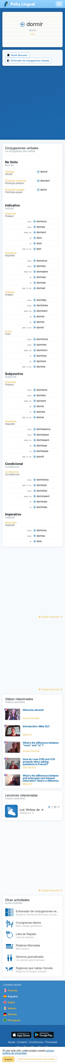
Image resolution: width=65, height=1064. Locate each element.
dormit (40, 327)
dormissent (43, 440)
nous (29, 221)
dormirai (41, 361)
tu (30, 243)
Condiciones (36, 1042)
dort (39, 249)
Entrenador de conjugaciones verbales (29, 60)
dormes (41, 411)
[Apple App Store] (21, 1034)
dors (39, 237)
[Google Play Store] (43, 1034)
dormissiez (43, 434)
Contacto (22, 1042)
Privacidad (51, 1042)
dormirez (42, 344)
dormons (42, 221)
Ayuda (11, 1042)
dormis (40, 316)
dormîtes (41, 300)
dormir (43, 171)
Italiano (11, 1008)
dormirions (43, 479)
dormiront (42, 350)
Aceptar (8, 1059)
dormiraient (43, 496)
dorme (40, 406)
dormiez (41, 266)
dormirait (42, 485)
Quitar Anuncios (50, 617)
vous (29, 227)
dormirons (42, 339)
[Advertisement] (32, 103)
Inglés (11, 1002)
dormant (45, 180)
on (30, 249)
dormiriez (42, 490)
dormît (40, 456)
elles (26, 232)
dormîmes (42, 305)
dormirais (42, 501)
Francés (12, 990)
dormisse (42, 445)
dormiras (42, 355)
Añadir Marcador (19, 55)
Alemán (12, 1014)
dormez (41, 227)
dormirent (42, 311)
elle (23, 249)
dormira (41, 366)
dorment (41, 232)
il (27, 249)
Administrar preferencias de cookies (36, 1059)
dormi (43, 189)
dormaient (42, 271)
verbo (32, 34)
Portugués (13, 1020)
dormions (42, 260)
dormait (41, 288)
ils (30, 232)
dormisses (42, 451)
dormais (41, 277)
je (30, 237)
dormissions (43, 429)
